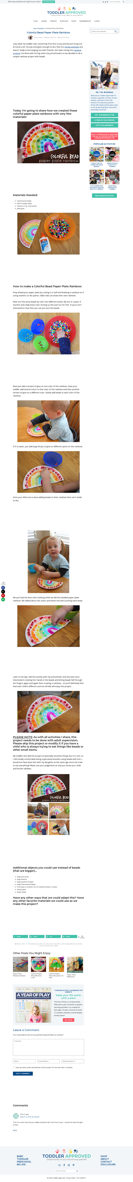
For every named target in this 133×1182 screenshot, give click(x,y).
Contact (106, 1161)
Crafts (40, 944)
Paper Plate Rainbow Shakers (19, 975)
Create (44, 944)
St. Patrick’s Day (48, 946)
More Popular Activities (104, 196)
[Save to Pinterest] (3, 595)
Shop (104, 1156)
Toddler (55, 946)
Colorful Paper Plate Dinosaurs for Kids (56, 976)
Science (41, 946)
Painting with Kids (70, 944)
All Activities (31, 944)
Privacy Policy (70, 1178)
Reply (15, 1130)
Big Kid (21, 1164)
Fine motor (50, 944)
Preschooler (78, 944)
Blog (36, 944)
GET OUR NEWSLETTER (104, 115)
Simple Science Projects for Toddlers (112, 164)
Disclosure (108, 1164)
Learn (62, 944)
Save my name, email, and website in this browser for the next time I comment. (44, 1067)
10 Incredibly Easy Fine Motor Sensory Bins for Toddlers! (97, 187)
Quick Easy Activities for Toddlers (112, 187)
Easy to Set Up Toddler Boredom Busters (96, 164)
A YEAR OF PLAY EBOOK (105, 120)
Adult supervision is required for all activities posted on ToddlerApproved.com (104, 136)
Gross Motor (57, 944)
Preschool (24, 1161)
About (105, 1159)
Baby (20, 1156)
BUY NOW (68, 1020)
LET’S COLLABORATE (104, 125)
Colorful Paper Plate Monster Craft (36, 976)
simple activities (72, 47)
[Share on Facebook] (3, 588)
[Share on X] (3, 592)
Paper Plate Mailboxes (71, 976)
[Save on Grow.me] (14, 940)
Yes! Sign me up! (48, 1)
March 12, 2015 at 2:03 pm (29, 1117)
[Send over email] (3, 599)
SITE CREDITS (81, 1178)
